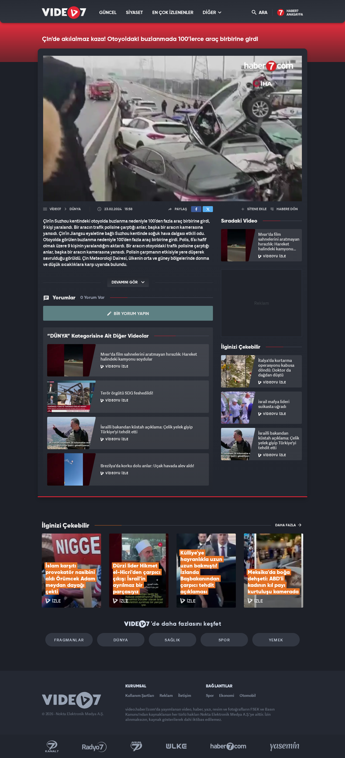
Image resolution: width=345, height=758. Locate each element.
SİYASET (134, 13)
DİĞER (210, 13)
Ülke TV (176, 746)
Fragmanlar (69, 639)
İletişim (184, 695)
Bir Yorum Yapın (131, 314)
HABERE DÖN (287, 209)
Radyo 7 (94, 746)
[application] (172, 128)
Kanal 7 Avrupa (136, 746)
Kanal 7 (51, 746)
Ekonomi (226, 695)
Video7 (55, 209)
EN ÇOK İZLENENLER (172, 13)
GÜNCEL (107, 13)
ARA (262, 13)
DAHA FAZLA (286, 525)
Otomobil (248, 695)
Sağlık (172, 639)
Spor (224, 639)
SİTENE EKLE (256, 209)
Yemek (276, 639)
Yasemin (285, 746)
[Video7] (64, 12)
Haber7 (228, 746)
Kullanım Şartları (139, 695)
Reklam (166, 695)
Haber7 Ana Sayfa (290, 13)
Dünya (120, 639)
